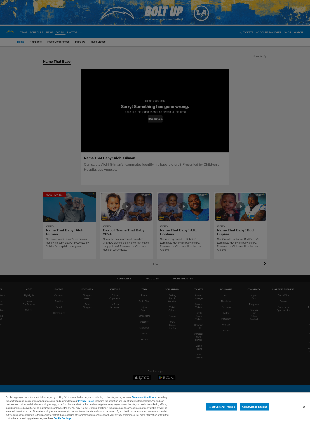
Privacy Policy (86, 400)
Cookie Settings (62, 418)
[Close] (304, 407)
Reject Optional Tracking (221, 406)
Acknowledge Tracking (254, 406)
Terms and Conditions (144, 397)
